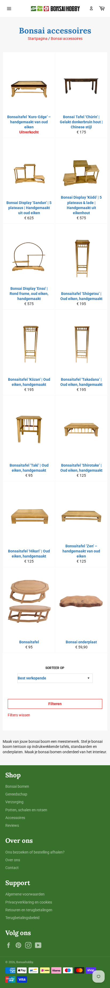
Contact (12, 868)
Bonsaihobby (24, 962)
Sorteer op (54, 668)
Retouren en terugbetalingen (28, 910)
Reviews (12, 825)
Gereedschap (16, 794)
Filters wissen (19, 715)
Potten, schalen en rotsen (26, 810)
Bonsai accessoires (66, 38)
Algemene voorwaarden (25, 894)
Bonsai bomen (17, 786)
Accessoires (15, 818)
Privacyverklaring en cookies (28, 902)
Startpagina (38, 38)
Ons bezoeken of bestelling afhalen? (35, 852)
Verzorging (14, 802)
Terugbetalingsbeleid (22, 918)
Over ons (12, 860)
